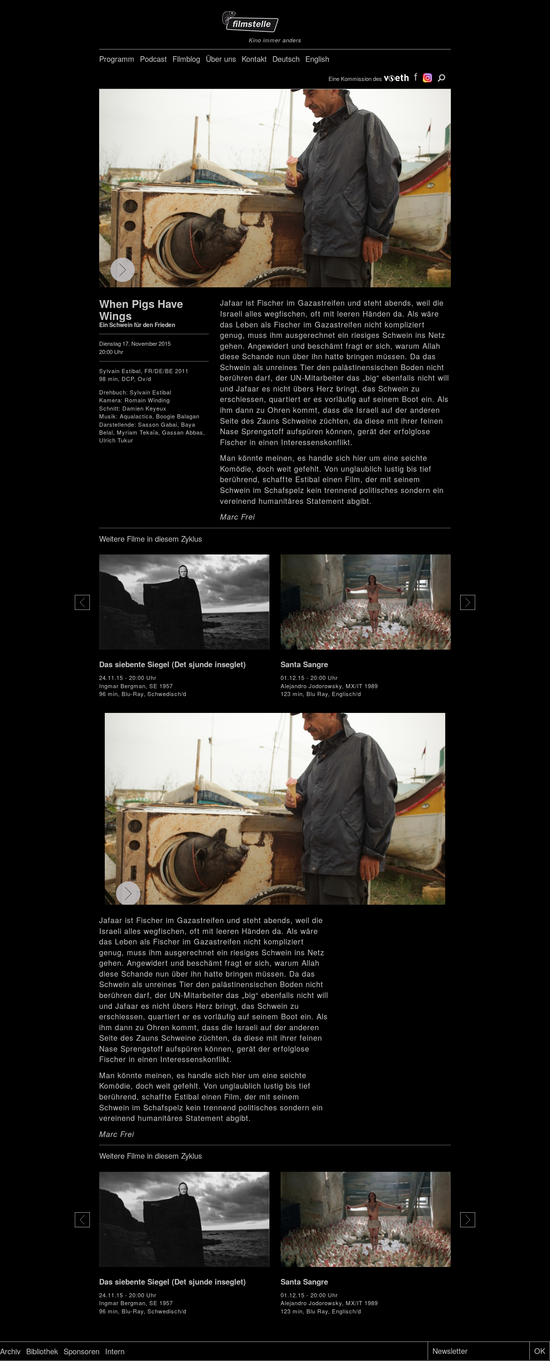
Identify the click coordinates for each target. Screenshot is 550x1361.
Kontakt (254, 58)
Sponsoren (82, 1351)
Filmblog (186, 58)
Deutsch (286, 58)
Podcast (153, 58)
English (317, 58)
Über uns (221, 58)
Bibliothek (42, 1351)
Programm (116, 58)
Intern (115, 1351)
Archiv (10, 1351)
